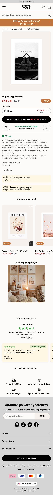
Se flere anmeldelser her (26, 368)
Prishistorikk (7, 170)
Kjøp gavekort (28, 458)
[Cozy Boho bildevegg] (26, 284)
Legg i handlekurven (26, 119)
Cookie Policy (19, 466)
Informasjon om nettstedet (39, 466)
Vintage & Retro (17, 29)
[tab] (43, 7)
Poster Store (32, 489)
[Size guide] (6, 128)
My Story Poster (33, 29)
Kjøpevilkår (6, 466)
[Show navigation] (4, 7)
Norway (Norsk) (27, 484)
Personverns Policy (26, 469)
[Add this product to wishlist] (47, 128)
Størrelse (6, 106)
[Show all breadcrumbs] (5, 29)
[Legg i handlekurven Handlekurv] (31, 243)
